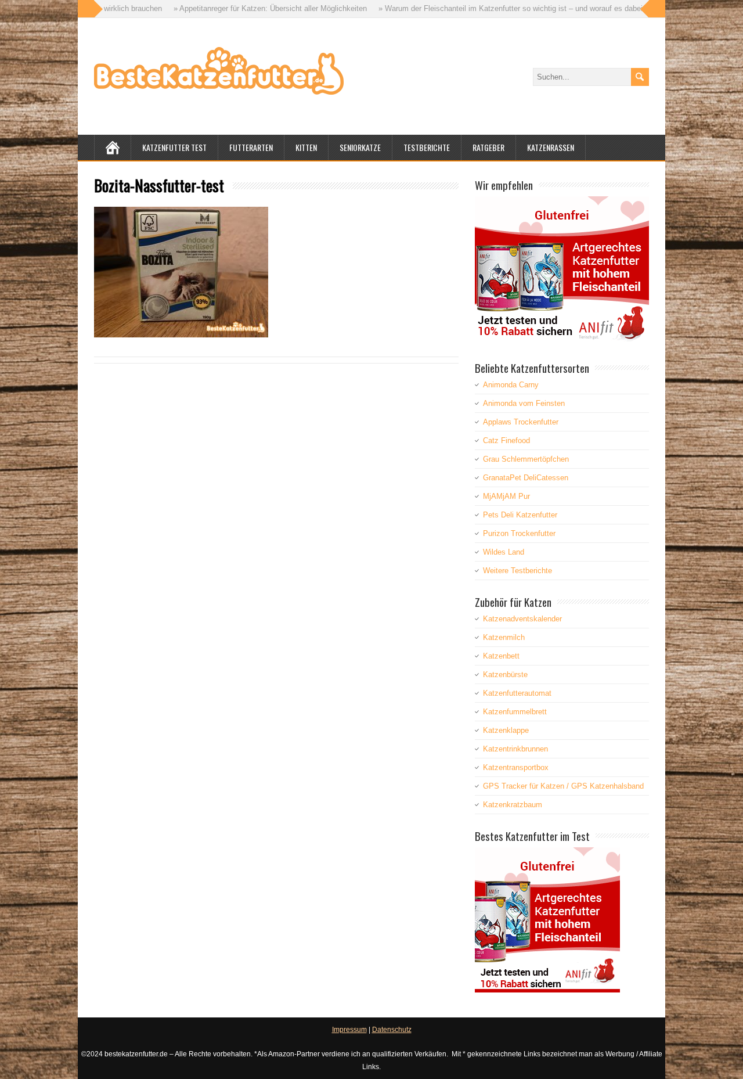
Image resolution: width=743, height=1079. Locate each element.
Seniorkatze (360, 147)
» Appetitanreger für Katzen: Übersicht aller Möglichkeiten (228, 8)
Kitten (306, 147)
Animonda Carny (511, 384)
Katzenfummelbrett (515, 711)
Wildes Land (503, 552)
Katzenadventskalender (522, 618)
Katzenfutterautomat (517, 693)
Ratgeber (488, 147)
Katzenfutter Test (174, 147)
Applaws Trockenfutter (520, 422)
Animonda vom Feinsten (524, 403)
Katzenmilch (504, 637)
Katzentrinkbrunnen (515, 748)
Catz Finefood (506, 440)
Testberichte (426, 147)
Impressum (349, 1030)
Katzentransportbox (516, 767)
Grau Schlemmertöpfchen (526, 459)
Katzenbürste (505, 674)
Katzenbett (501, 656)
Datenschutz (392, 1030)
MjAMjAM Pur (506, 496)
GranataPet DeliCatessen (525, 477)
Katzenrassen (550, 147)
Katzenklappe (506, 730)
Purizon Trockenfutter (519, 533)
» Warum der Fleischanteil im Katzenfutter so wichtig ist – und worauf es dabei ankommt (485, 8)
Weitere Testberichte (517, 570)
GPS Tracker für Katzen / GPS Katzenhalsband (563, 786)
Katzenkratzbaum (512, 804)
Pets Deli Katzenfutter (520, 514)
